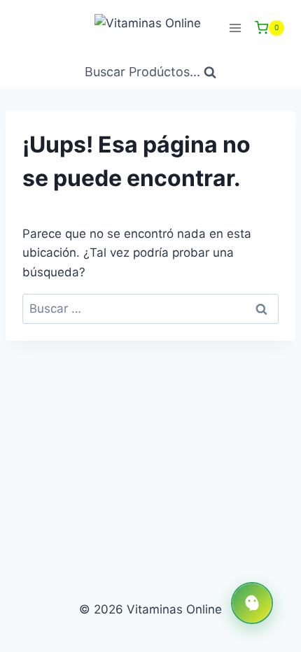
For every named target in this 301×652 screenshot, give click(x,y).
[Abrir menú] (235, 27)
